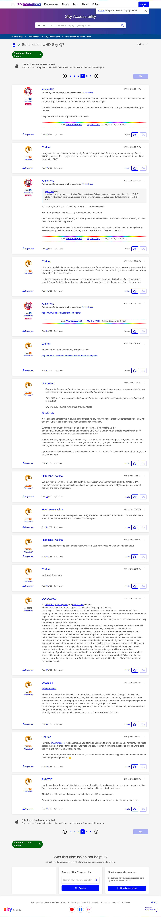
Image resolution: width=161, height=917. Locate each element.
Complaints (105, 902)
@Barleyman (61, 604)
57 (47, 670)
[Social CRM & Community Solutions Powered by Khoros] (151, 909)
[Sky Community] (29, 4)
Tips (75, 4)
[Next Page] (96, 76)
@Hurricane (78, 604)
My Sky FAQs (93, 124)
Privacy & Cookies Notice (70, 902)
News (65, 4)
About (85, 4)
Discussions (51, 4)
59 (47, 766)
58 (47, 724)
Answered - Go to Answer (27, 54)
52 (47, 463)
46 (47, 135)
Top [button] (155, 902)
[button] (145, 89)
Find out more (87, 93)
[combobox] (86, 25)
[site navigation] (13, 4)
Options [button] (140, 44)
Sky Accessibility (80, 16)
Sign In (143, 4)
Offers (95, 4)
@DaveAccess (49, 688)
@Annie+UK (48, 413)
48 (47, 249)
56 (47, 586)
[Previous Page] (64, 76)
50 (47, 331)
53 (47, 497)
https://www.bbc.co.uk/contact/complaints (61, 313)
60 (47, 809)
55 (47, 556)
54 (47, 527)
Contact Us (116, 902)
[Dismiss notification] (146, 11)
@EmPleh (49, 192)
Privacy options (37, 902)
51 (47, 370)
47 (47, 168)
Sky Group (126, 902)
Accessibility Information (90, 902)
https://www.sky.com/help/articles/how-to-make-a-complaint (69, 356)
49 (47, 291)
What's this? (28, 101)
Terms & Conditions (52, 902)
